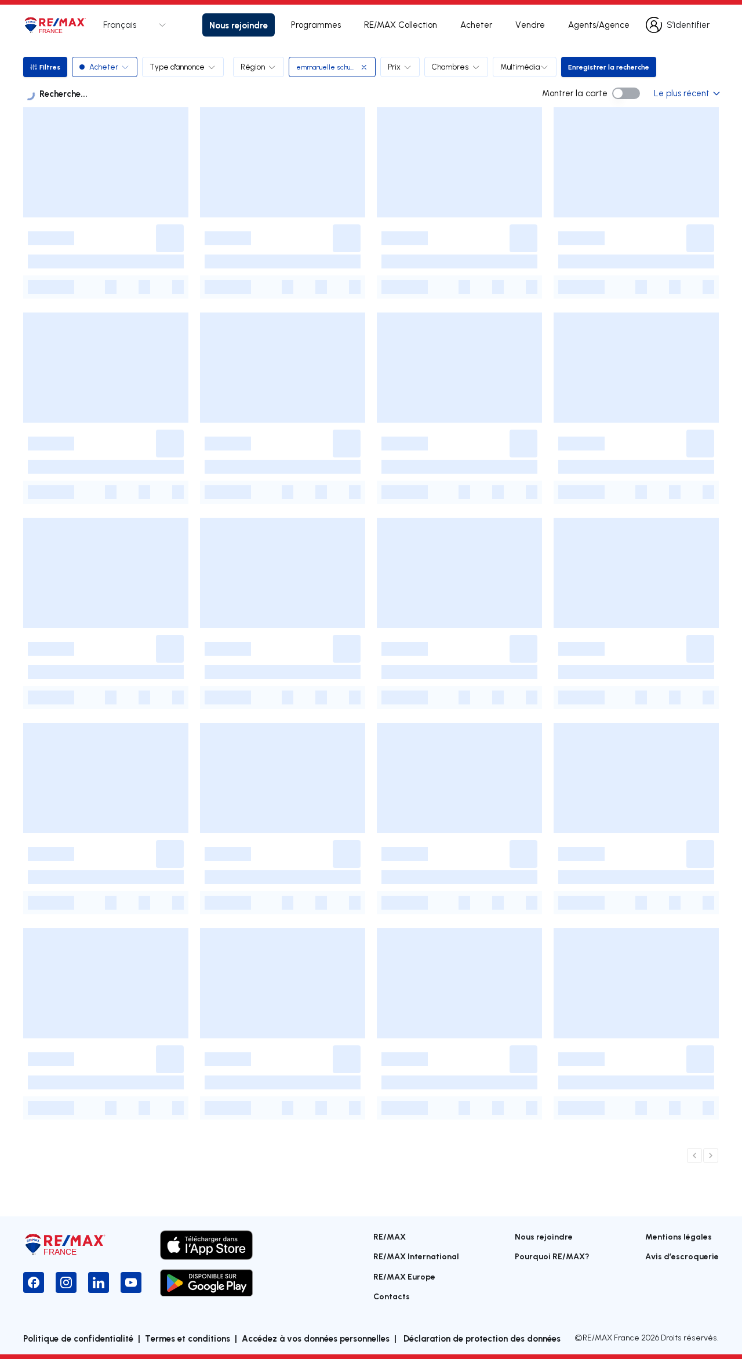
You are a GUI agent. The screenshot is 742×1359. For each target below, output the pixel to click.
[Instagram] (66, 1282)
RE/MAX (389, 1236)
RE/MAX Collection (400, 24)
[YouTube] (131, 1282)
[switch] (626, 93)
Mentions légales (678, 1236)
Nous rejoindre (238, 25)
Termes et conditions (187, 1338)
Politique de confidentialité (78, 1338)
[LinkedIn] (98, 1282)
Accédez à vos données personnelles (316, 1338)
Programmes (316, 24)
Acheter (476, 24)
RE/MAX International (416, 1256)
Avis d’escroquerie (682, 1256)
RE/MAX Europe (404, 1276)
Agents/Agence (599, 24)
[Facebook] (33, 1282)
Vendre (530, 24)
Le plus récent (682, 93)
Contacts (391, 1296)
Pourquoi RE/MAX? (552, 1256)
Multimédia (520, 66)
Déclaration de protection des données (481, 1338)
